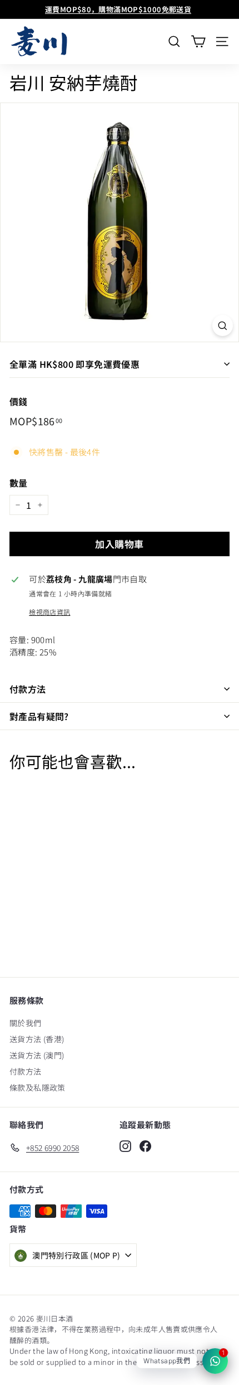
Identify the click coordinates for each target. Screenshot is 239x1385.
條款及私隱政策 (37, 1087)
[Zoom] (222, 325)
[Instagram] (125, 1146)
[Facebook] (145, 1146)
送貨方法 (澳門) (36, 1055)
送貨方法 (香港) (36, 1038)
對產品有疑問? (39, 716)
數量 (18, 482)
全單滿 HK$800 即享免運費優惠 (74, 364)
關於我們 (25, 1022)
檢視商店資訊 (49, 611)
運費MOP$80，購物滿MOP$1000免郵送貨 (118, 9)
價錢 (18, 401)
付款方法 (27, 689)
